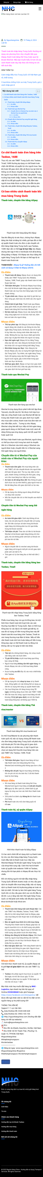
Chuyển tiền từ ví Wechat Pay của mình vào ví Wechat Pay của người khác (24, 112)
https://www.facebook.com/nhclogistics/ (18, 995)
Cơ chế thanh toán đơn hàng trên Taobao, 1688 (20, 94)
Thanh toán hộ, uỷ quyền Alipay (17, 141)
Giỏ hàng (30, 2)
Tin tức (3, 1111)
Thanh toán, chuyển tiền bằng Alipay (19, 102)
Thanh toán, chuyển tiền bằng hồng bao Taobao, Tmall (22, 127)
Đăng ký (6, 2)
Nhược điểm (14, 106)
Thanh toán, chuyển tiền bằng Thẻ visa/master (22, 135)
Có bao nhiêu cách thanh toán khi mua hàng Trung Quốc (21, 98)
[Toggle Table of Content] (36, 91)
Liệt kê (4, 43)
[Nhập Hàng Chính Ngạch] (9, 8)
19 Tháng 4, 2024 (30, 40)
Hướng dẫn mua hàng (8, 1127)
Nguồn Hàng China (13, 1169)
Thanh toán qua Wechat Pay (16, 109)
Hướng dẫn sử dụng (27, 1169)
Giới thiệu (4, 1107)
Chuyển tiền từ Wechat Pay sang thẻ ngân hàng (22, 119)
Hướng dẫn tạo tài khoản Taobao (12, 1122)
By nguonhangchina (11, 40)
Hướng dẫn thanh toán (9, 1131)
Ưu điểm (13, 104)
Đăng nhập (17, 2)
